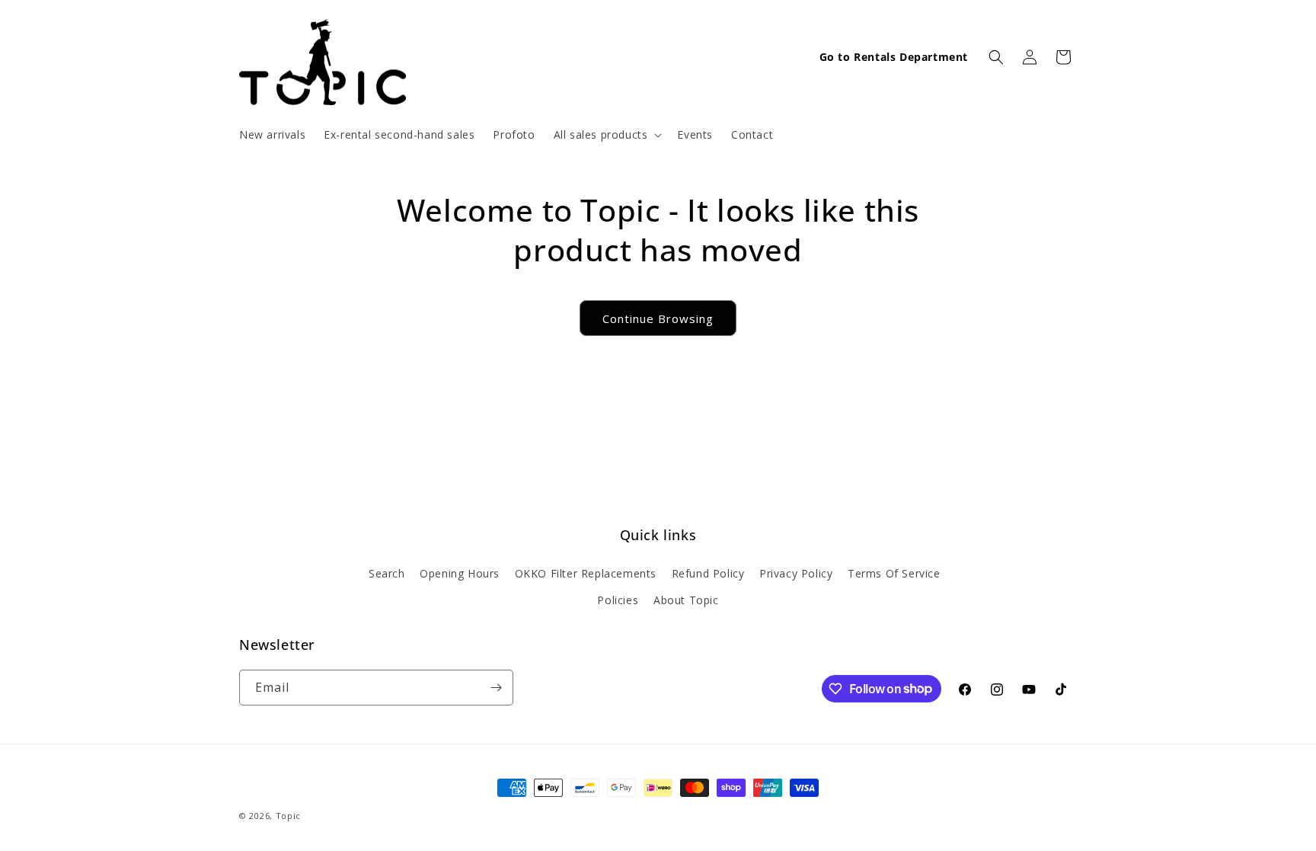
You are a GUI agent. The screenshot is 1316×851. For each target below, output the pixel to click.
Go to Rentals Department (893, 57)
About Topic (686, 600)
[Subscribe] (496, 687)
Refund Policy (708, 573)
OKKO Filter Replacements (585, 573)
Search (387, 573)
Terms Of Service (894, 573)
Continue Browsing (658, 318)
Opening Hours (460, 573)
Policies (617, 600)
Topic (289, 815)
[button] (607, 135)
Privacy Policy (795, 573)
